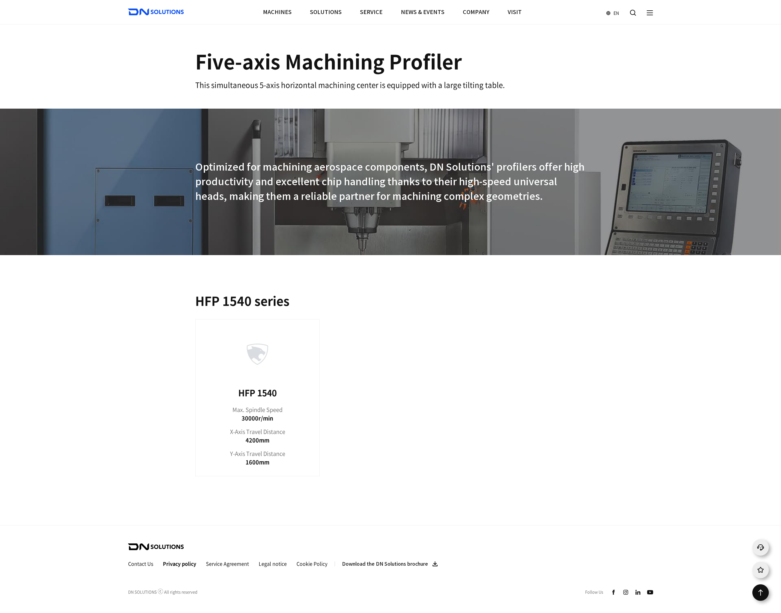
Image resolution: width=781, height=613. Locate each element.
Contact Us (140, 563)
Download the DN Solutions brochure (385, 564)
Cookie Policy (312, 563)
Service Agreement (227, 563)
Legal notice (273, 563)
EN (610, 12)
